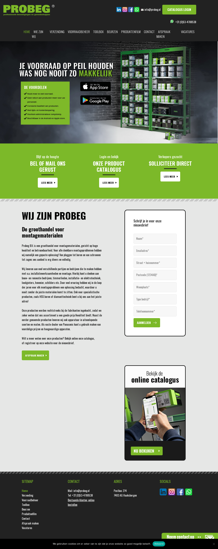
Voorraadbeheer (79, 31)
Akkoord (159, 543)
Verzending (57, 31)
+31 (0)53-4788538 (185, 22)
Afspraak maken (163, 34)
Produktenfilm (131, 31)
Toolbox (98, 31)
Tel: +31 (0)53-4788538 (80, 495)
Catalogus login (179, 9)
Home (27, 31)
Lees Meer (46, 182)
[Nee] (213, 544)
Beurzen (112, 31)
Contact (149, 31)
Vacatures (187, 31)
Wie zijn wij (37, 34)
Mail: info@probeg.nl (79, 491)
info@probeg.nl (152, 9)
